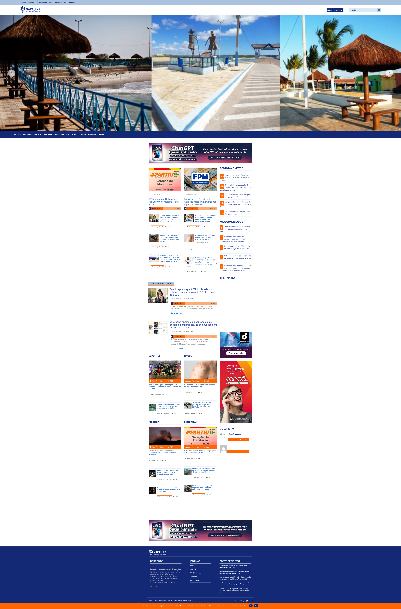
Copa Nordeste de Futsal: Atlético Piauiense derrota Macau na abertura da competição (169, 406)
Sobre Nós (32, 3)
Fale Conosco (69, 3)
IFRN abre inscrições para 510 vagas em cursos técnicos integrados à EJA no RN (203, 487)
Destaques (27, 134)
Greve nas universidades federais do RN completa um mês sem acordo (235, 229)
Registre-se (338, 10)
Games (56, 134)
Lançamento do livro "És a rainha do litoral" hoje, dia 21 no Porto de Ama (235, 248)
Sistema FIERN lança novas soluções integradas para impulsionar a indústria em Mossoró (201, 405)
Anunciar (58, 3)
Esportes (48, 134)
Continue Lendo (177, 313)
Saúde (83, 134)
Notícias (17, 134)
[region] (200, 73)
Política (75, 134)
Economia (92, 134)
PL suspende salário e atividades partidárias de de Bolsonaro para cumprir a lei (168, 489)
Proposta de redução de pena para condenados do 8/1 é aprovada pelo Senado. (167, 472)
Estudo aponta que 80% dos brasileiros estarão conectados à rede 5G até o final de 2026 (170, 218)
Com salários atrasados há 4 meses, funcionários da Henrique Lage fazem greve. (235, 187)
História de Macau (46, 3)
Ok (251, 606)
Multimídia (65, 134)
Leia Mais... (154, 587)
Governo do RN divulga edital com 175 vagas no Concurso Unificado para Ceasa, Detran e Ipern (170, 258)
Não (256, 606)
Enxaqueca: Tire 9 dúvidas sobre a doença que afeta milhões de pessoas (235, 177)
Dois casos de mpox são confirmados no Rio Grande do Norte (205, 237)
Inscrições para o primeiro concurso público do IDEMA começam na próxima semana (233, 238)
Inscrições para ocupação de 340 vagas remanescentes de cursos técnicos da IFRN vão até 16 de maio (235, 268)
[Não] (398, 606)
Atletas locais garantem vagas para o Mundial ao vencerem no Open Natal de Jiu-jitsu (169, 238)
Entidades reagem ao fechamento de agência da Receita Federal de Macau (235, 258)
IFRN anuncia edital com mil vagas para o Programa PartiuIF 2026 (200, 452)
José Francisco (157, 208)
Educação (38, 134)
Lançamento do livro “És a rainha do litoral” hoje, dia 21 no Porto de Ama (236, 204)
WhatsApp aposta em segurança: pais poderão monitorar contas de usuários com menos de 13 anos (202, 262)
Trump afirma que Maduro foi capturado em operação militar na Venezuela (162, 453)
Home (23, 3)
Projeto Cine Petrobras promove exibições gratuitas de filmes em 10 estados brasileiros (203, 470)
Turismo (101, 134)
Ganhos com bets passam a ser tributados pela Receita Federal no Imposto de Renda (205, 218)
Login (329, 10)
